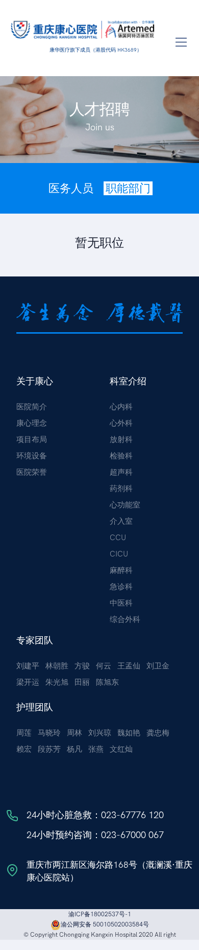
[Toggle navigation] (181, 42)
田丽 (82, 682)
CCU (118, 537)
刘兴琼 (99, 732)
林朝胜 (56, 665)
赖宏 (24, 749)
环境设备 (31, 455)
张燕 (96, 749)
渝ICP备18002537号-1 (99, 914)
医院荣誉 (31, 472)
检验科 (121, 455)
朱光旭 (56, 682)
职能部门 (128, 188)
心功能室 (125, 504)
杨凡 (74, 749)
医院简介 (31, 406)
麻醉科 (121, 570)
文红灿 (121, 749)
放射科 (121, 439)
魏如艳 (128, 732)
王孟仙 (128, 665)
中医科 (121, 603)
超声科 (121, 472)
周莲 (24, 732)
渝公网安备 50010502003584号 (105, 924)
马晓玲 (49, 732)
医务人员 (70, 188)
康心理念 (31, 423)
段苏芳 (49, 749)
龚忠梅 (157, 732)
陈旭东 (107, 682)
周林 (74, 732)
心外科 (121, 423)
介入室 (121, 521)
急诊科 (121, 586)
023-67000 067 (132, 835)
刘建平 (27, 665)
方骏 (82, 665)
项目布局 (31, 439)
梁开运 (27, 682)
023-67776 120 (132, 815)
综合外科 (125, 619)
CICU (119, 554)
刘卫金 (157, 665)
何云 (103, 665)
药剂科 (121, 488)
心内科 (121, 406)
